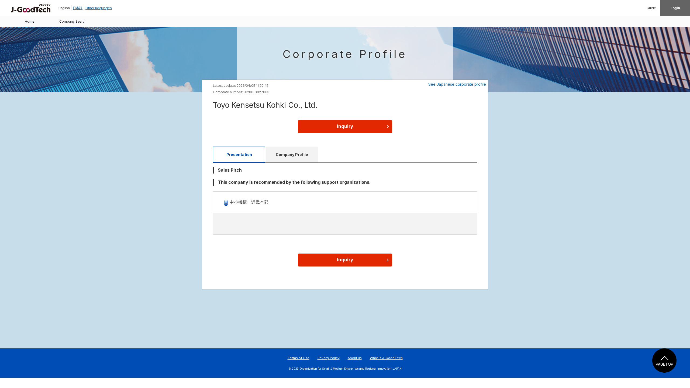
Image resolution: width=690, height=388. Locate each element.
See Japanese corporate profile (457, 84)
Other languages (98, 8)
